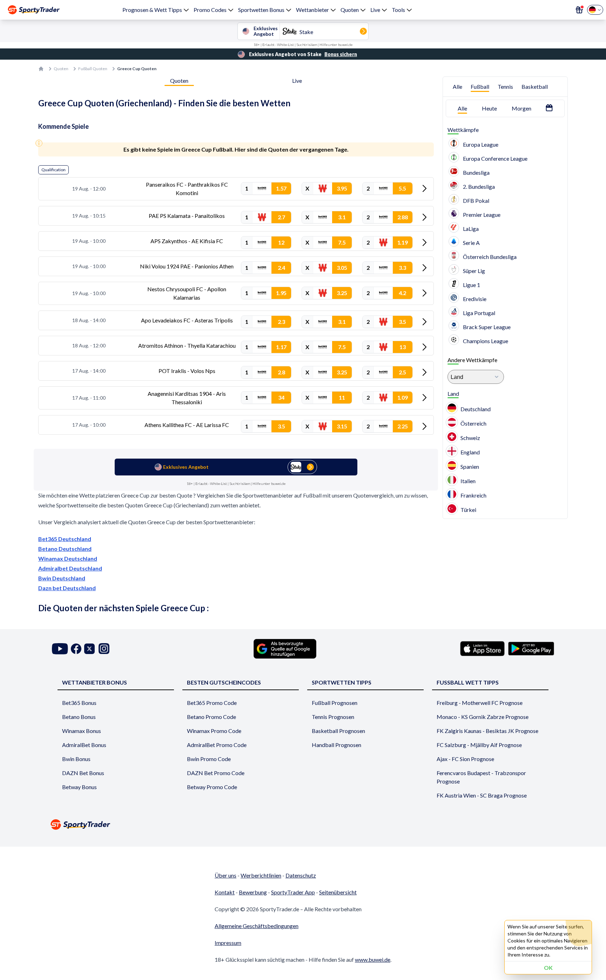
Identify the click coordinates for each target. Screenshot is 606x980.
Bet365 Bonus (79, 702)
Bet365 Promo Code (212, 702)
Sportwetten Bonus (261, 9)
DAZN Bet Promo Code (215, 772)
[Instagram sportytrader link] (103, 648)
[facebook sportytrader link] (76, 648)
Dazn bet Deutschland (67, 588)
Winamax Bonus (81, 730)
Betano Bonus (79, 716)
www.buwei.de (372, 959)
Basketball (534, 86)
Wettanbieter (312, 9)
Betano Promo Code (211, 716)
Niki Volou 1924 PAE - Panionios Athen (187, 266)
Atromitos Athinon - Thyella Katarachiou (187, 345)
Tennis (505, 86)
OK (548, 967)
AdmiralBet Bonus (84, 744)
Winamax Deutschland (67, 558)
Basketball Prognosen (338, 730)
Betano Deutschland (65, 548)
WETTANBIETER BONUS (94, 682)
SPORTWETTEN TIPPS (341, 682)
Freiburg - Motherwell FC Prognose (480, 702)
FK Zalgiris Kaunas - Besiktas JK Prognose (487, 730)
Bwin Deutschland (61, 578)
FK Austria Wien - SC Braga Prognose (482, 795)
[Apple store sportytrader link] (482, 648)
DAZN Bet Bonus (83, 772)
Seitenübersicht (338, 892)
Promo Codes (210, 9)
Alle (457, 86)
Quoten (350, 9)
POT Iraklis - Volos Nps (187, 370)
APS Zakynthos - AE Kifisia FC (186, 241)
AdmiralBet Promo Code (217, 744)
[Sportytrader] (34, 9)
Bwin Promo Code (209, 758)
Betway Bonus (79, 787)
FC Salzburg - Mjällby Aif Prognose (479, 744)
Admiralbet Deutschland (70, 568)
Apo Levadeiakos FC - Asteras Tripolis (187, 320)
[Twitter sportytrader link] (89, 648)
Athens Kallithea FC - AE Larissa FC (186, 424)
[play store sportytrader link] (531, 648)
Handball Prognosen (336, 744)
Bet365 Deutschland (64, 538)
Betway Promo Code (212, 787)
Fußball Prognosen (334, 702)
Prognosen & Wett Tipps (152, 9)
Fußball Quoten (92, 68)
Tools (398, 9)
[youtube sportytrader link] (60, 648)
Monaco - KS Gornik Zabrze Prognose (482, 716)
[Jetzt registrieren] (579, 10)
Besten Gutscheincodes (224, 682)
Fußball (480, 86)
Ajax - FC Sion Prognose (465, 758)
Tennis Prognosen (333, 716)
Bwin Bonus (76, 758)
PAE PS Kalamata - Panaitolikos (187, 215)
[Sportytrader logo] (303, 824)
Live (375, 9)
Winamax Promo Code (214, 730)
